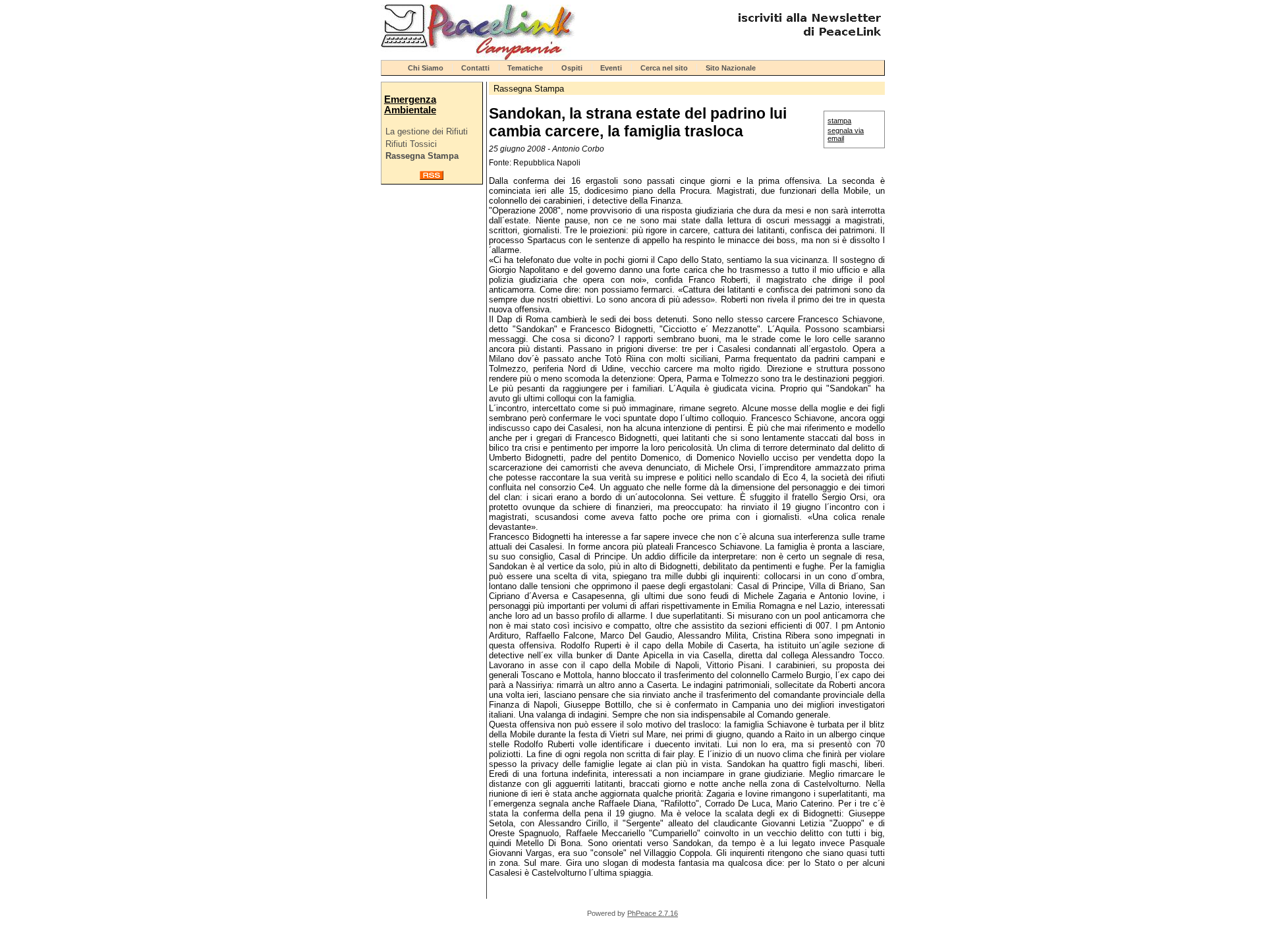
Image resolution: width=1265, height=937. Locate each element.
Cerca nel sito (664, 68)
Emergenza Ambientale (410, 104)
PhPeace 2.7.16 (652, 913)
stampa (839, 121)
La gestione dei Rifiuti (426, 131)
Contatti (475, 68)
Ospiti (571, 68)
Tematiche (525, 68)
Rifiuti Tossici (411, 144)
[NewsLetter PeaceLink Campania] (808, 41)
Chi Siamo (425, 68)
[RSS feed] (431, 177)
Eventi (611, 68)
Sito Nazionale (731, 68)
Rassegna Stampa (422, 156)
